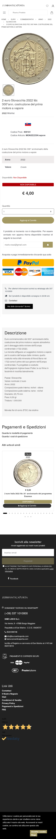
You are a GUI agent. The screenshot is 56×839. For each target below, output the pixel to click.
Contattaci (12, 300)
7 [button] (23, 513)
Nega (33, 834)
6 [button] (20, 513)
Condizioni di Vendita (11, 700)
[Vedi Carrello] (52, 12)
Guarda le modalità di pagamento (17, 433)
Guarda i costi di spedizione (15, 436)
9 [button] (29, 513)
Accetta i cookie (38, 831)
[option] (28, 59)
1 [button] (5, 513)
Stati (4, 696)
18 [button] (25, 516)
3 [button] (12, 513)
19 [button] (28, 516)
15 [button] (46, 513)
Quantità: (6, 205)
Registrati (28, 560)
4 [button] (15, 513)
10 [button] (32, 513)
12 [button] (38, 513)
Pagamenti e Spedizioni (12, 706)
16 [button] (49, 513)
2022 (4, 113)
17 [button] (52, 513)
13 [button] (40, 513)
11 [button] (35, 513)
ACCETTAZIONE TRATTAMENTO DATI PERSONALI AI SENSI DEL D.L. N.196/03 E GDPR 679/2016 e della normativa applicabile (29, 568)
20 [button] (30, 516)
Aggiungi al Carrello (28, 220)
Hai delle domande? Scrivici (18, 306)
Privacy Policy (8, 703)
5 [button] (17, 513)
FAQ (4, 709)
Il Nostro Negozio (10, 693)
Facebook (14, 578)
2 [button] (9, 513)
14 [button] (43, 513)
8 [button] (26, 513)
